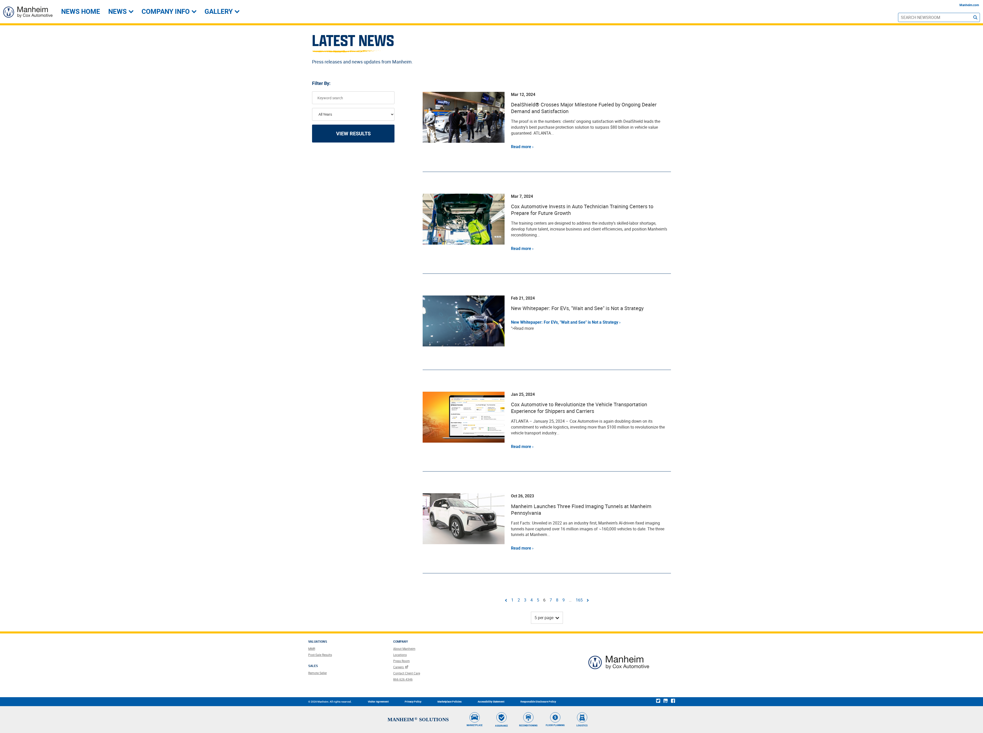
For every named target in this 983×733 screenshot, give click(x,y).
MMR (311, 649)
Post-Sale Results (320, 655)
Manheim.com (969, 5)
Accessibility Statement (491, 701)
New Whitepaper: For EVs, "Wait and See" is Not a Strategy (577, 308)
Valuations (317, 641)
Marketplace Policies (449, 701)
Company (400, 641)
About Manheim (404, 649)
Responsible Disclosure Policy (538, 701)
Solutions (434, 719)
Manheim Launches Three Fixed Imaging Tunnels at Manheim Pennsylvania (581, 509)
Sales (313, 666)
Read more (521, 146)
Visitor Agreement (378, 701)
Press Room (401, 661)
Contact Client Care (406, 673)
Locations (400, 655)
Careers (398, 667)
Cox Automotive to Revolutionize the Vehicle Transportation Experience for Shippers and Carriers (579, 407)
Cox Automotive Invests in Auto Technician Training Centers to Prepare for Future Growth (582, 209)
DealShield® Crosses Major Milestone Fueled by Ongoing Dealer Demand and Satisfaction (584, 108)
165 (579, 600)
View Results (353, 133)
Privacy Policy (413, 701)
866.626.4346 (403, 679)
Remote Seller (317, 673)
